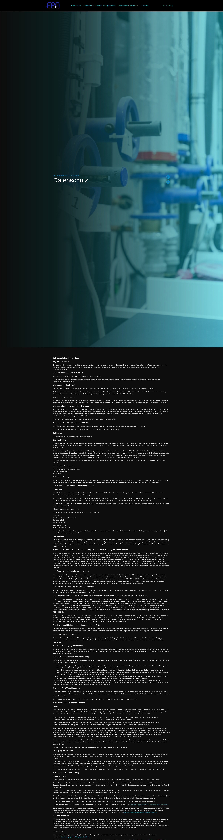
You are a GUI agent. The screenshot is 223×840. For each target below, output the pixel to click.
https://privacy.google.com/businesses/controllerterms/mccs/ (149, 804)
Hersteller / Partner (127, 6)
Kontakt (145, 6)
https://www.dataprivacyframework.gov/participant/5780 (140, 812)
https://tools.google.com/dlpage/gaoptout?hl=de (75, 837)
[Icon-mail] (168, 182)
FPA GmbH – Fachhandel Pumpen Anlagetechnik (93, 6)
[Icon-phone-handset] (168, 177)
